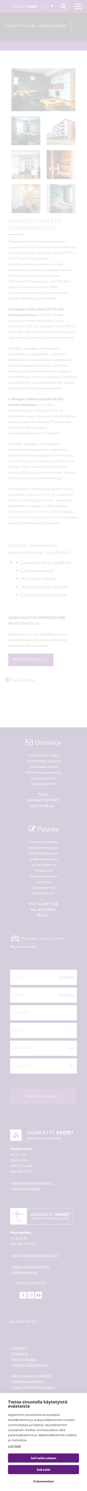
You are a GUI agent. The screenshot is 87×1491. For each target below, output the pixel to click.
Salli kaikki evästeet (43, 1458)
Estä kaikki (43, 1470)
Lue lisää (14, 1446)
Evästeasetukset (43, 1481)
